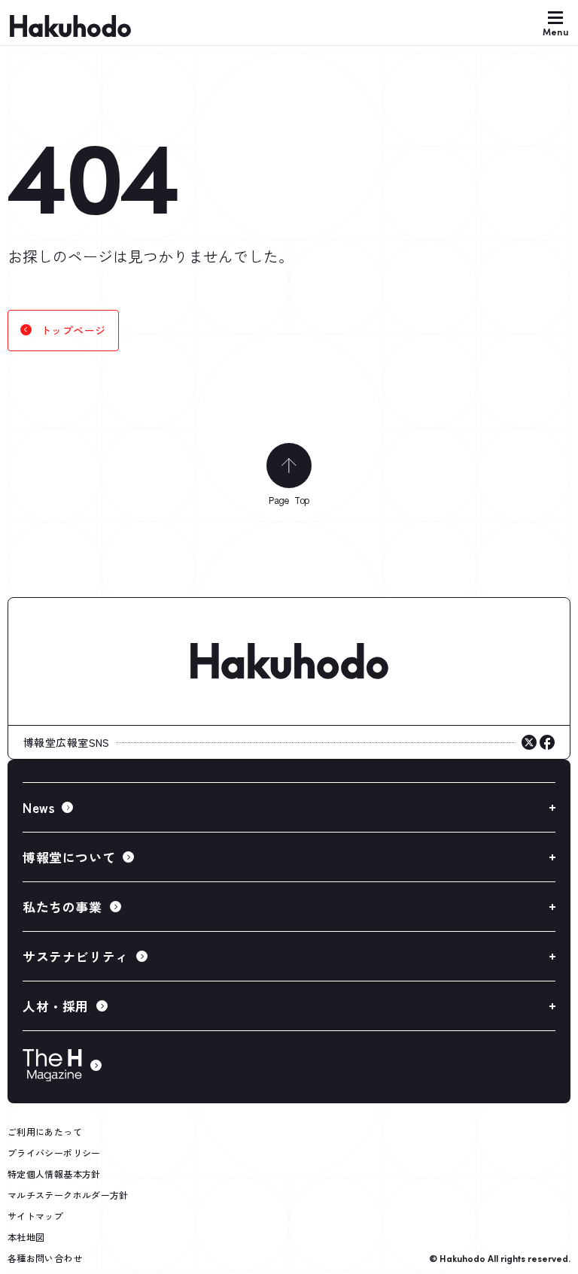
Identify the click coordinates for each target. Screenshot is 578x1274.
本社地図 (26, 1236)
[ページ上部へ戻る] (289, 465)
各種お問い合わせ (45, 1257)
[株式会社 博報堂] (289, 662)
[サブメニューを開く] (289, 807)
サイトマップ (35, 1215)
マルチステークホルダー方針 (68, 1194)
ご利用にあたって (45, 1131)
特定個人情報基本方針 (54, 1173)
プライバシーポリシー (54, 1152)
